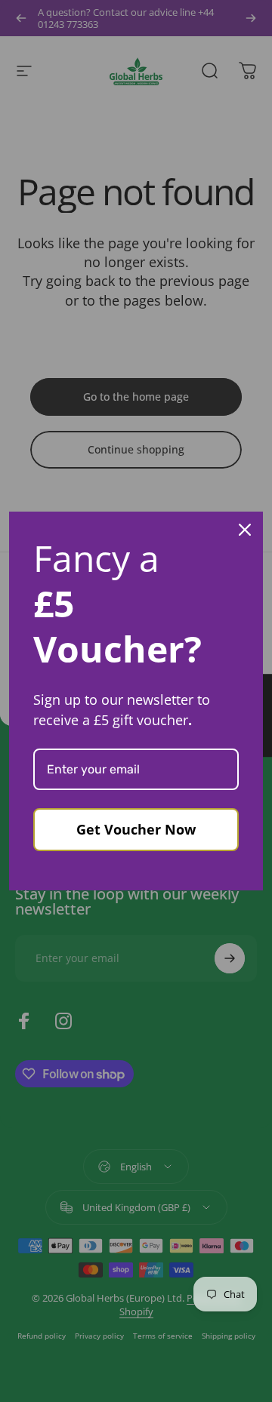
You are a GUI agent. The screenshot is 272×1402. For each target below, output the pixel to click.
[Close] (245, 530)
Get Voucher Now (136, 829)
